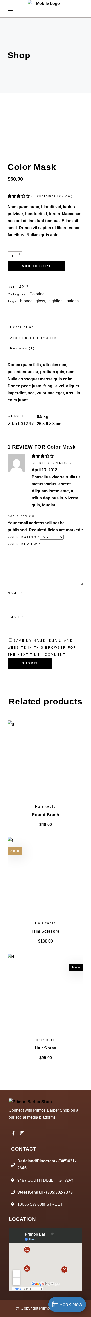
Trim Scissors (46, 931)
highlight (56, 301)
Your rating (24, 537)
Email (16, 617)
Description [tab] (22, 327)
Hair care (45, 1040)
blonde (26, 301)
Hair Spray (45, 1048)
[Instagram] (22, 1133)
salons (73, 301)
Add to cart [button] (45, 824)
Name (15, 593)
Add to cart (36, 266)
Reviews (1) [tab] (22, 348)
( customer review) (52, 196)
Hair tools (45, 806)
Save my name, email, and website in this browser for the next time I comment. (42, 647)
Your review (24, 544)
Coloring (37, 294)
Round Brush (45, 815)
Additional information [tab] (33, 338)
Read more (45, 941)
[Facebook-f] (13, 1133)
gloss (40, 301)
